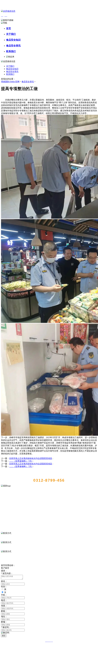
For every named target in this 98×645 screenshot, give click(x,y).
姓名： (4, 581)
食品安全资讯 (13, 45)
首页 (8, 28)
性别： (4, 587)
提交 (3, 636)
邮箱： (4, 611)
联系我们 (11, 51)
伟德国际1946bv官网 (10, 82)
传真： (4, 606)
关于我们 (11, 34)
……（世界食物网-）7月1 (20, 461)
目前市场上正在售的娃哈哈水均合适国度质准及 (30, 458)
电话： (4, 600)
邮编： (4, 622)
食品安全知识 (13, 39)
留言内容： (7, 573)
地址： (4, 616)
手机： (4, 595)
